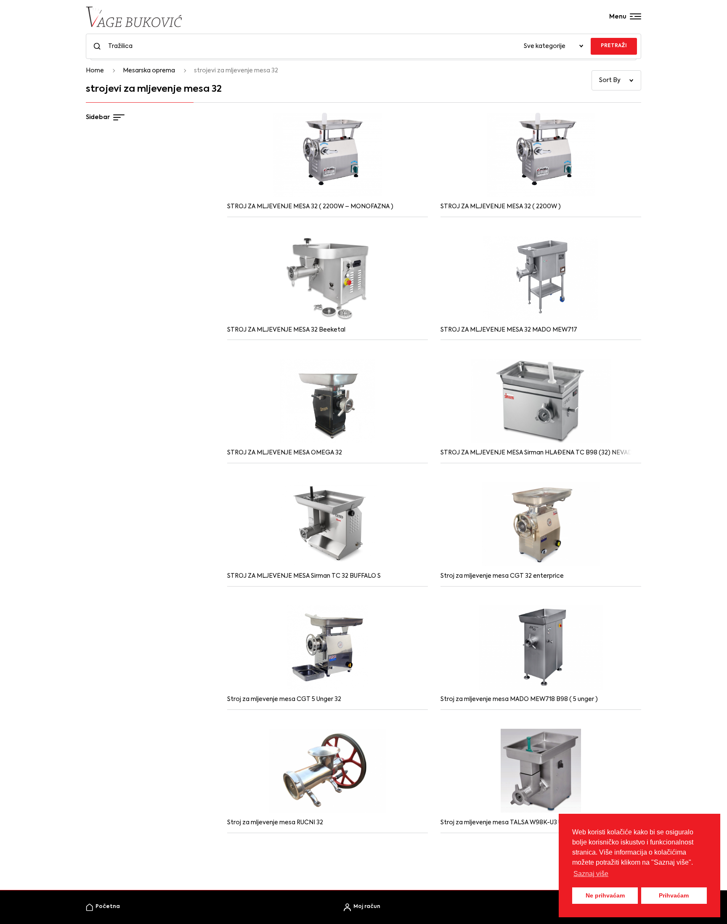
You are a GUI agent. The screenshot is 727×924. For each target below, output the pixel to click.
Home (95, 71)
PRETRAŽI (614, 45)
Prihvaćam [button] (674, 895)
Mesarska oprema (149, 71)
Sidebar (98, 117)
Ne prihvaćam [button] (605, 895)
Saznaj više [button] (590, 873)
